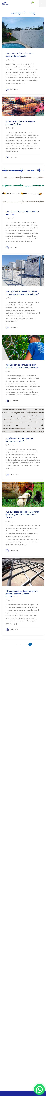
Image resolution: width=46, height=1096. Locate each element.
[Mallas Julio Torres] (5, 3)
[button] (39, 1089)
